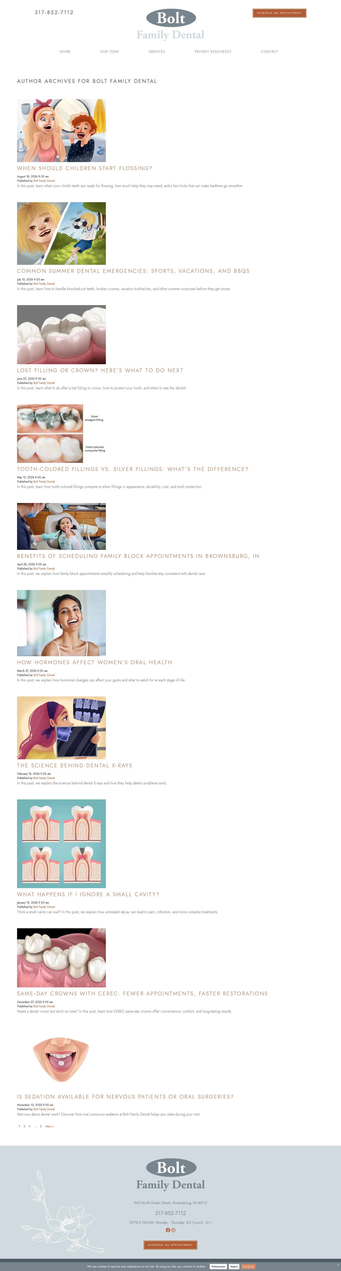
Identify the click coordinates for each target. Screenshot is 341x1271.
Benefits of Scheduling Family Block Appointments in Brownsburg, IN (138, 556)
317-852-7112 (54, 12)
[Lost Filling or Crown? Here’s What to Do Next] (61, 331)
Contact (269, 51)
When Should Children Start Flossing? (85, 168)
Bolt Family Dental (44, 181)
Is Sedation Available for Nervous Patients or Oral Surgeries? (125, 1096)
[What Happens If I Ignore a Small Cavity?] (61, 840)
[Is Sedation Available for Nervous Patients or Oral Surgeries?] (61, 1056)
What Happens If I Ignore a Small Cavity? (88, 894)
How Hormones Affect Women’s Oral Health (95, 662)
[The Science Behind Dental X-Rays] (61, 724)
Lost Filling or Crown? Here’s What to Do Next (100, 370)
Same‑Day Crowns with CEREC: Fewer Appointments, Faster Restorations (142, 993)
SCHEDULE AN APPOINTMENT (279, 13)
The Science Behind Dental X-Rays (75, 765)
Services (157, 51)
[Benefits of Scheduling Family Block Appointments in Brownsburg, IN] (61, 523)
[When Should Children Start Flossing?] (61, 127)
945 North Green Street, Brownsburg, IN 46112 (170, 1203)
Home (65, 51)
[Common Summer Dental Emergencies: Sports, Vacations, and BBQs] (61, 230)
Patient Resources (213, 51)
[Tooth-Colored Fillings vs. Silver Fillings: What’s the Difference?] (61, 430)
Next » (49, 1126)
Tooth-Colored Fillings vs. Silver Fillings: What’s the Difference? (133, 469)
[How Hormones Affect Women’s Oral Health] (61, 620)
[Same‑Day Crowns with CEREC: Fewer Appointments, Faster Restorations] (61, 954)
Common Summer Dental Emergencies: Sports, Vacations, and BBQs (133, 271)
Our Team (109, 51)
